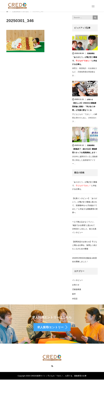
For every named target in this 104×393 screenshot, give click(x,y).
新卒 (74, 294)
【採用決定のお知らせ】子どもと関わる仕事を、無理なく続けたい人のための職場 (84, 245)
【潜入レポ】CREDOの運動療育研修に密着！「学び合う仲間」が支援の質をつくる (84, 106)
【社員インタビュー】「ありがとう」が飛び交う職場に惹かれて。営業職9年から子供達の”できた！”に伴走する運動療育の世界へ (85, 205)
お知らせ (90, 99)
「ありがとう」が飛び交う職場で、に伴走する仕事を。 (84, 60)
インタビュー (77, 280)
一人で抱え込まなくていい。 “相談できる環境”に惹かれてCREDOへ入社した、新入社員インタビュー (84, 227)
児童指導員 (90, 53)
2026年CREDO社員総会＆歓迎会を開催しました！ (84, 260)
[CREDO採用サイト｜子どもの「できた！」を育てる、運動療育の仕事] (17, 6)
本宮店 (74, 299)
